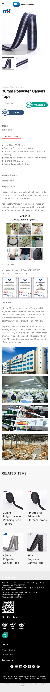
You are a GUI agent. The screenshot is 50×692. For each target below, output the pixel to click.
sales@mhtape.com (16, 595)
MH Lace (41, 677)
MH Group (7, 677)
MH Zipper (19, 679)
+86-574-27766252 (17, 585)
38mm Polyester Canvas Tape (35, 559)
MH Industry (19, 677)
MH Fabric (41, 679)
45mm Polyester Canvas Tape (11, 559)
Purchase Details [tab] (11, 137)
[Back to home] (25, 4)
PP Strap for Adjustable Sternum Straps (37, 516)
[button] (3, 4)
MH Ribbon (8, 679)
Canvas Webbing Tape (13, 87)
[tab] (8, 63)
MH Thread (31, 677)
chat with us (7, 103)
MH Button (30, 679)
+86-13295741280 (17, 597)
